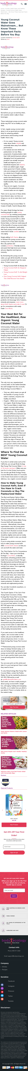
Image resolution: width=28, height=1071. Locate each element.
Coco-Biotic (9, 308)
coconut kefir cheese (11, 545)
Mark (8, 39)
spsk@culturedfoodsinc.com (12, 679)
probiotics (10, 246)
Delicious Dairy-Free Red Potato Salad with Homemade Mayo (13, 772)
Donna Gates (16, 37)
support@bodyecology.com (16, 956)
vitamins (22, 165)
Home (2, 8)
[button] (25, 4)
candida (18, 143)
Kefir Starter (14, 237)
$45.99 (18, 820)
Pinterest (11, 991)
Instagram (11, 986)
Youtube (10, 1001)
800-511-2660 (16, 951)
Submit (14, 896)
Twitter (10, 996)
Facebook (11, 981)
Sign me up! (14, 852)
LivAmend (18, 818)
